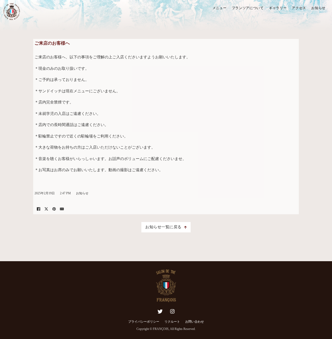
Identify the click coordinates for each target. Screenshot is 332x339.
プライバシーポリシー (143, 321)
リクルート (172, 321)
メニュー (219, 8)
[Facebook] (38, 209)
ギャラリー (278, 8)
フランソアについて (248, 8)
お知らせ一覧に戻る (163, 227)
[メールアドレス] (62, 209)
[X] (46, 209)
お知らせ (318, 8)
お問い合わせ (194, 321)
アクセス (299, 8)
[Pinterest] (54, 209)
